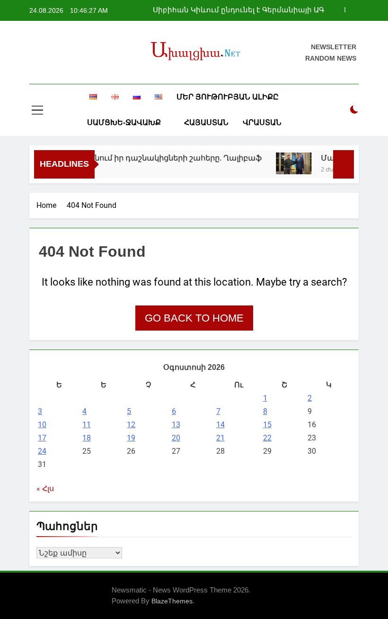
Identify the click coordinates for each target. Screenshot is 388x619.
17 (42, 437)
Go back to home (194, 318)
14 (220, 424)
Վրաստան (262, 122)
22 (267, 437)
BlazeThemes (172, 601)
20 (176, 437)
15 (267, 424)
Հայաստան (206, 122)
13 (176, 424)
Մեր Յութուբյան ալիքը (227, 97)
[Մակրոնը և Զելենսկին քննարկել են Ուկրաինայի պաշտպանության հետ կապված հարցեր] (289, 163)
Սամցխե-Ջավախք (124, 122)
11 (86, 424)
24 (42, 451)
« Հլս (45, 488)
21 (220, 437)
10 (42, 424)
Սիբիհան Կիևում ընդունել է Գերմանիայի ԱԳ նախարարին (238, 8)
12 (131, 424)
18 (86, 437)
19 (131, 437)
